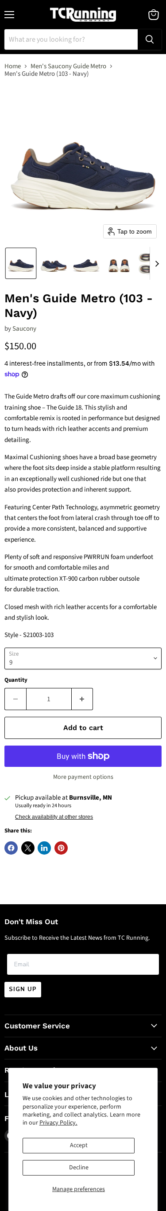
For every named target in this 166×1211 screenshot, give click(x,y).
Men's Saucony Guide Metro (68, 66)
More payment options (83, 777)
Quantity (15, 680)
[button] (21, 263)
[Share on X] (28, 848)
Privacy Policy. (58, 1122)
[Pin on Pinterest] (61, 848)
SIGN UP (23, 989)
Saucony (24, 328)
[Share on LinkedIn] (44, 848)
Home (12, 66)
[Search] (150, 39)
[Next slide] (157, 263)
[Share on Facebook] (11, 848)
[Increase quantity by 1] (82, 699)
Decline (79, 1167)
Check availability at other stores (54, 817)
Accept (79, 1145)
